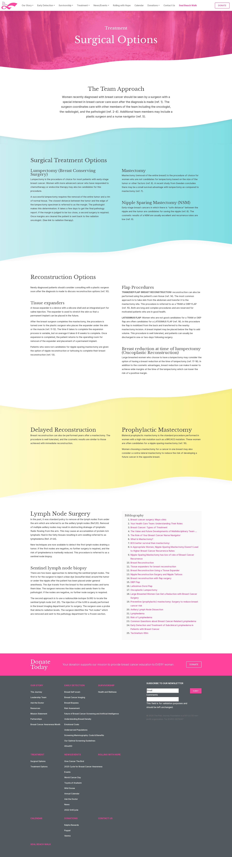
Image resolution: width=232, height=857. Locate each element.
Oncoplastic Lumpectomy (143, 590)
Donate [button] (222, 5)
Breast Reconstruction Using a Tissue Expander (155, 570)
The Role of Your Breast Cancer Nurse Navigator (155, 535)
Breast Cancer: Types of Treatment (148, 527)
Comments (152, 694)
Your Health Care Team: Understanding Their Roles (156, 523)
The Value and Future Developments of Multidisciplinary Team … (163, 531)
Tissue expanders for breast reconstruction (153, 566)
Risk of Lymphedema (141, 617)
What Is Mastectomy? (141, 539)
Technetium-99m (139, 633)
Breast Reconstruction (142, 562)
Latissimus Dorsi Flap (141, 586)
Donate (193, 664)
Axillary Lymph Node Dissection (146, 609)
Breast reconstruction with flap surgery (150, 578)
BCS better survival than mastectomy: (150, 543)
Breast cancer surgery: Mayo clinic (148, 519)
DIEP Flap (135, 582)
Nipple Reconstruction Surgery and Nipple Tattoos (156, 574)
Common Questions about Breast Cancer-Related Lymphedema (163, 621)
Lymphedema (137, 613)
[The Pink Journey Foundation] (9, 5)
